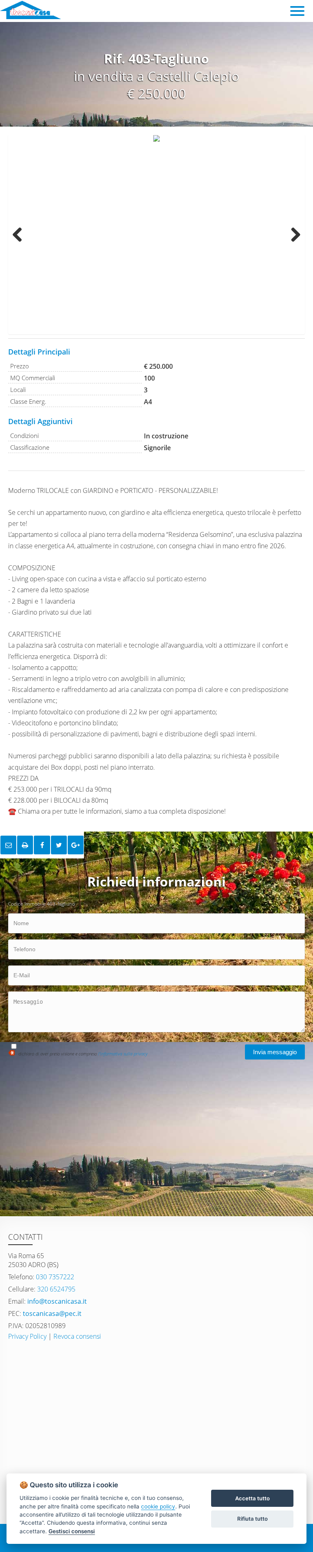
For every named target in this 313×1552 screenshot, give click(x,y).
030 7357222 (54, 1276)
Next (292, 234)
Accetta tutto (252, 1498)
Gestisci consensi (71, 1531)
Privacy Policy (27, 1336)
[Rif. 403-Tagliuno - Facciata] (156, 234)
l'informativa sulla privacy (123, 1054)
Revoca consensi (77, 1336)
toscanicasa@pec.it (51, 1313)
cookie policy (158, 1506)
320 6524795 (55, 1289)
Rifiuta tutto (252, 1518)
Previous (20, 234)
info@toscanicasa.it (56, 1301)
